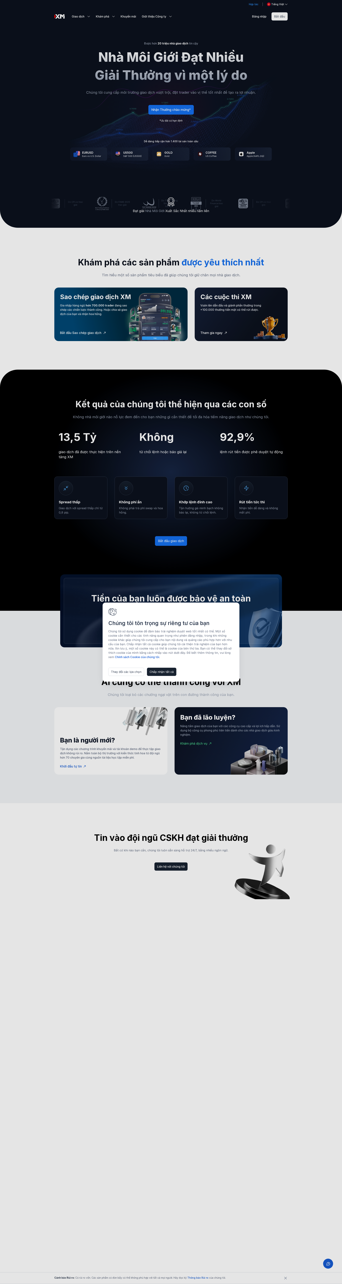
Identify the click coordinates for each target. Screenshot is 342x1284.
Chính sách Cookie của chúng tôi (137, 657)
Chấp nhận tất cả (162, 672)
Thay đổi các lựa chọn (126, 672)
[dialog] (171, 642)
